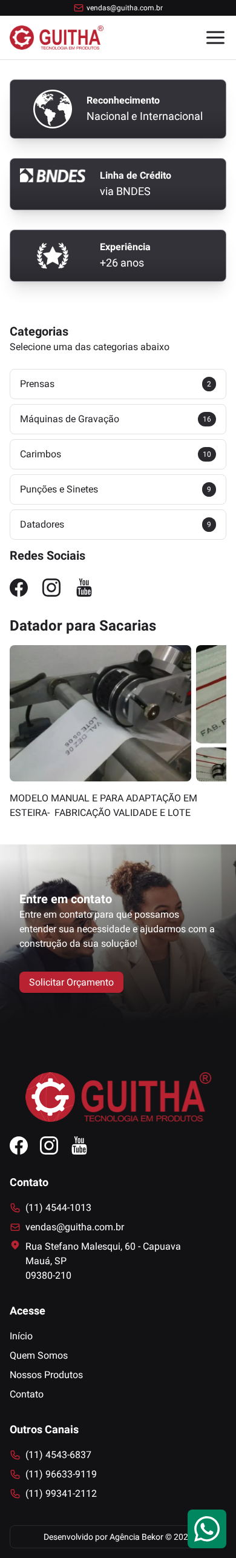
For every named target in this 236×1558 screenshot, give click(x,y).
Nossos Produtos (46, 1375)
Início (21, 1336)
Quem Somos (39, 1355)
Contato (27, 1394)
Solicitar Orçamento (71, 982)
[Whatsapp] (207, 1529)
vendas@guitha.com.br (125, 8)
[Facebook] (19, 587)
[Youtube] (84, 587)
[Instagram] (51, 587)
